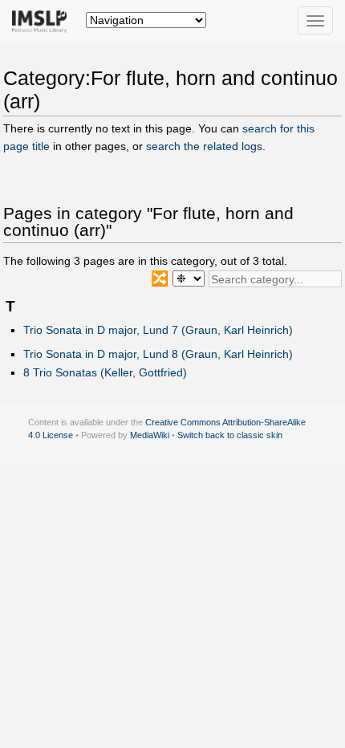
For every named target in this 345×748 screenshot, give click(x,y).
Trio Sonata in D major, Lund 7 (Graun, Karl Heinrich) (158, 329)
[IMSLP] (43, 20)
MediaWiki (149, 435)
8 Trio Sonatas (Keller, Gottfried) (105, 372)
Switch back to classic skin (229, 435)
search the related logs (204, 146)
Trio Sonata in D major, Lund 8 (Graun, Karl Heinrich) (158, 354)
